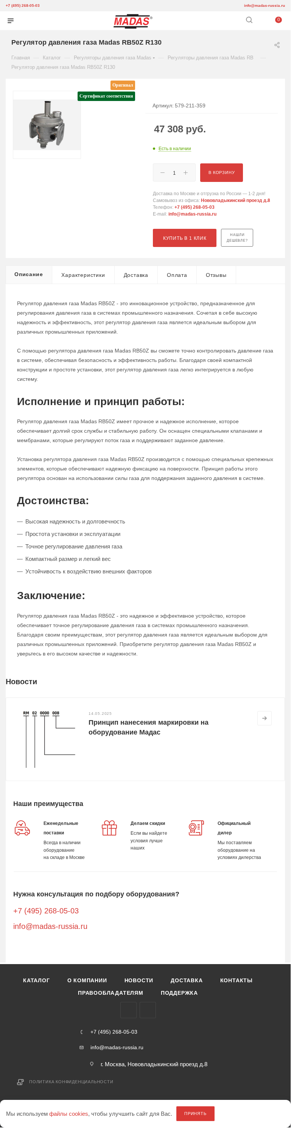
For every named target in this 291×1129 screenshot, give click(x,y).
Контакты (236, 980)
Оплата (177, 275)
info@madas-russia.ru (264, 5)
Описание (28, 274)
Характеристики (83, 275)
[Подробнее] (264, 718)
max (128, 1010)
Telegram (148, 1010)
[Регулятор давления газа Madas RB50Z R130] (47, 125)
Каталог (36, 980)
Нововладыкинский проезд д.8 (235, 200)
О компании (87, 980)
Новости (139, 980)
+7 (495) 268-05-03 (23, 5)
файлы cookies (68, 1113)
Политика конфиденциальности (71, 1081)
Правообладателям (110, 993)
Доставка (136, 275)
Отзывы (216, 275)
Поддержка (179, 993)
